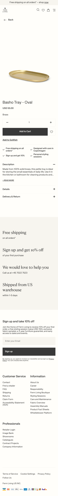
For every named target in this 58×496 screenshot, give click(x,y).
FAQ (5, 389)
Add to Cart (25, 131)
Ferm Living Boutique (40, 393)
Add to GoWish (10, 140)
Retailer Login (9, 430)
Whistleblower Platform (41, 413)
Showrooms (8, 437)
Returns (6, 396)
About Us (34, 382)
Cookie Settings (27, 474)
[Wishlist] (43, 10)
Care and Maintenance (40, 399)
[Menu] (53, 10)
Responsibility (36, 389)
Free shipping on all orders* (15, 149)
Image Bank (8, 433)
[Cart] (48, 10)
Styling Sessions (38, 396)
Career (33, 386)
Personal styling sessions (41, 155)
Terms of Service (10, 474)
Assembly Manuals (39, 406)
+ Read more (8, 180)
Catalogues (8, 440)
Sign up (9, 352)
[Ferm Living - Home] (5, 9)
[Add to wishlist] (51, 132)
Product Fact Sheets (39, 410)
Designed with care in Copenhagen (43, 149)
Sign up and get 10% (15, 156)
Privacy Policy (44, 474)
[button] (8, 20)
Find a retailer (9, 386)
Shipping (7, 393)
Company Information (13, 447)
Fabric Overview (37, 403)
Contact (6, 382)
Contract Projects (11, 443)
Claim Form (8, 399)
